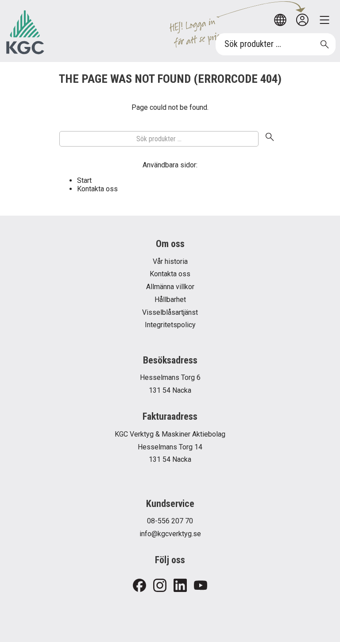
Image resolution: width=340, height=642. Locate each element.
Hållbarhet (170, 299)
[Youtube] (200, 586)
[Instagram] (159, 586)
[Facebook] (139, 586)
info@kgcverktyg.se (170, 534)
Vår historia (170, 261)
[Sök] (270, 138)
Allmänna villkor (170, 286)
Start (84, 180)
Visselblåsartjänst (170, 312)
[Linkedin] (180, 586)
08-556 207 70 (170, 521)
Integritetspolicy (170, 325)
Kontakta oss (97, 189)
